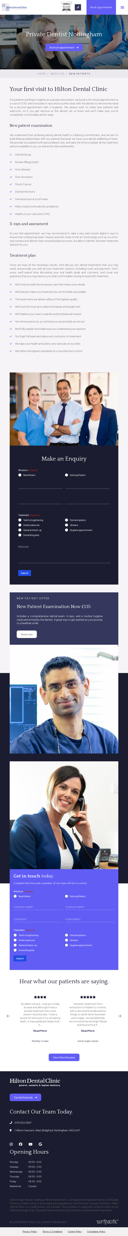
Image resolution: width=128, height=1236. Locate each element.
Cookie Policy (75, 1231)
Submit (24, 573)
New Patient (29, 475)
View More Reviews (64, 1057)
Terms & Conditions (52, 1231)
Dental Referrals (23, 1097)
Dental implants (78, 520)
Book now (27, 634)
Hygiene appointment (81, 530)
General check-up (32, 530)
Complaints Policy (96, 1231)
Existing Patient (78, 475)
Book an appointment (62, 47)
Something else (31, 535)
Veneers (74, 525)
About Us (57, 73)
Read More (40, 1030)
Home (42, 73)
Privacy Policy (29, 1231)
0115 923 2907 (23, 1122)
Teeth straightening (33, 520)
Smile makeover (31, 525)
